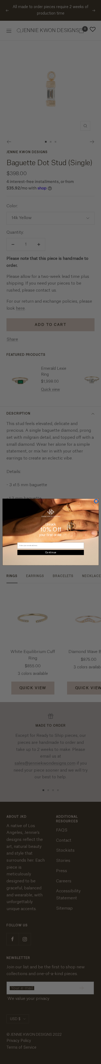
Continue (50, 552)
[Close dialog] (96, 501)
